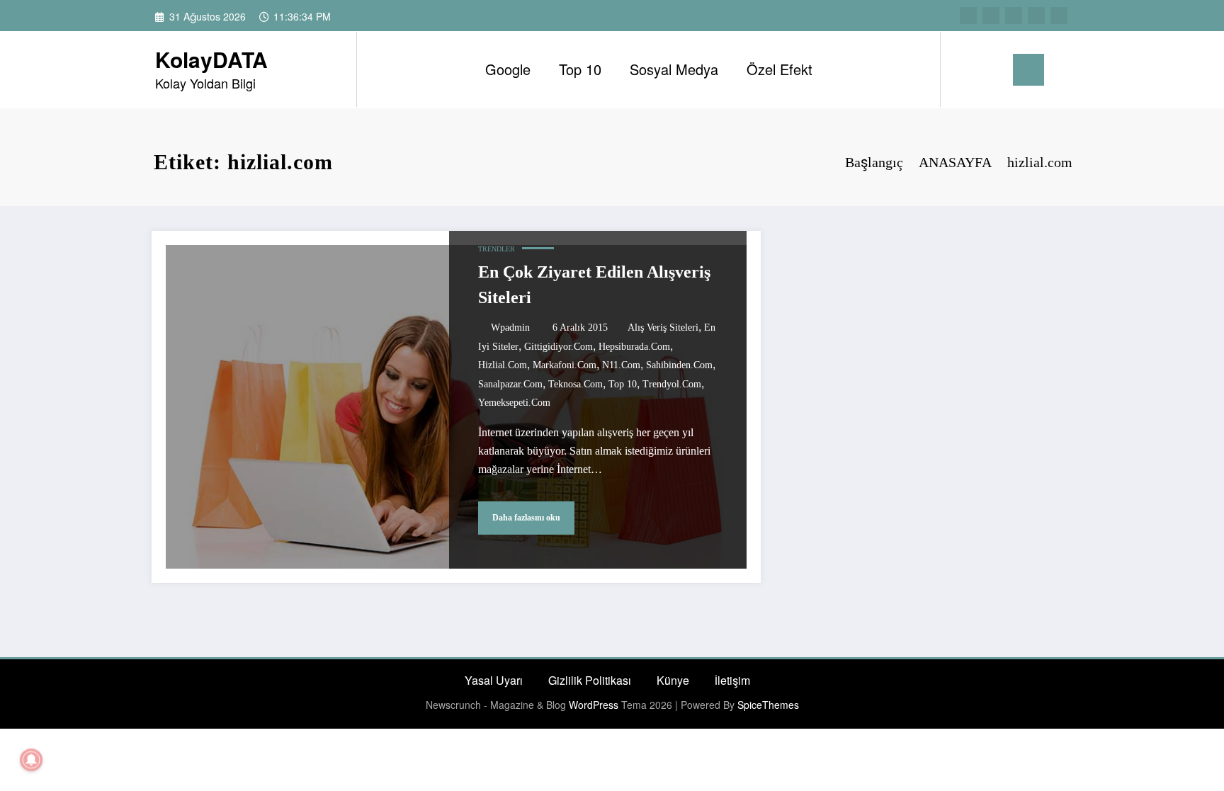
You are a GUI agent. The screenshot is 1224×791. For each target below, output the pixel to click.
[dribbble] (1013, 15)
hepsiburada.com (634, 346)
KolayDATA (211, 59)
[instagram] (1036, 15)
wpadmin (510, 327)
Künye (673, 680)
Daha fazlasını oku (526, 518)
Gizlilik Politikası (589, 680)
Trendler (496, 249)
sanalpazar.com (510, 384)
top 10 (622, 384)
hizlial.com (502, 365)
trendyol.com (671, 384)
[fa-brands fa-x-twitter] (990, 15)
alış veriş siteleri (663, 327)
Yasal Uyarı (494, 680)
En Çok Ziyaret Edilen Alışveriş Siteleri (594, 285)
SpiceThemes (768, 705)
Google (508, 69)
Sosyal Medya (674, 69)
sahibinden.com (679, 365)
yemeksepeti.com (514, 402)
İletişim (732, 680)
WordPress (593, 705)
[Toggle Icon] (1028, 70)
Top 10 (580, 69)
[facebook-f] (968, 15)
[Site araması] (965, 69)
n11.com (621, 365)
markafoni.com (564, 365)
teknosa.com (575, 384)
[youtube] (1058, 15)
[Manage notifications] (31, 760)
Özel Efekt (779, 69)
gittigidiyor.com (558, 346)
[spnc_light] (992, 69)
